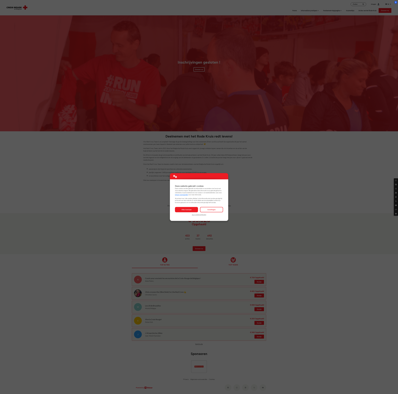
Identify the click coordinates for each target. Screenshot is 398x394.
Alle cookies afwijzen (199, 214)
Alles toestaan (186, 209)
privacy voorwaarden (181, 195)
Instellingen (211, 209)
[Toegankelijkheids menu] (395, 2)
